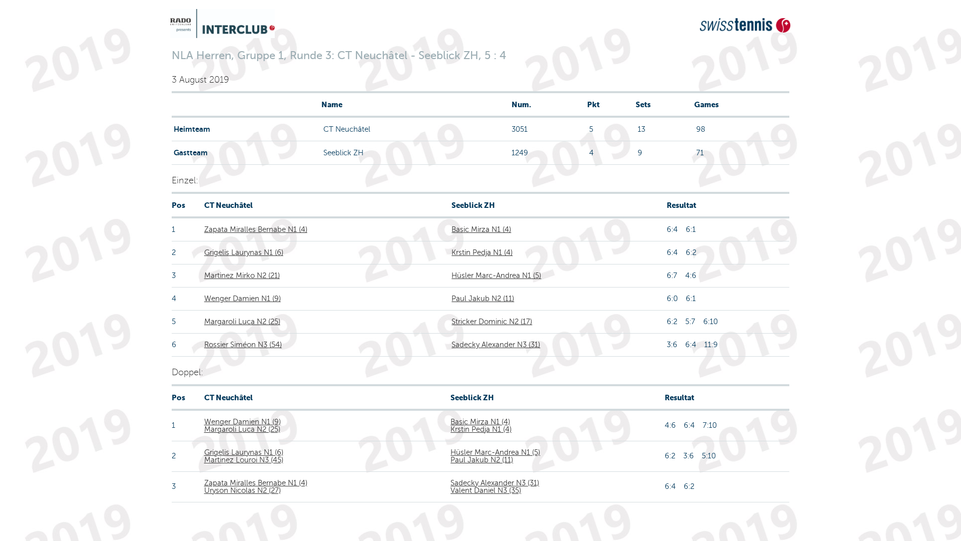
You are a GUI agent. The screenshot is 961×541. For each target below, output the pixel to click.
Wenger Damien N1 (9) (242, 299)
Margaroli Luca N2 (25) (242, 322)
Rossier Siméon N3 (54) (243, 345)
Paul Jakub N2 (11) (482, 299)
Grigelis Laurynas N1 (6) (243, 252)
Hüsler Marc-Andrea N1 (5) (496, 276)
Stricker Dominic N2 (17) (491, 322)
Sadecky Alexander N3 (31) (495, 345)
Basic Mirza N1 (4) (481, 229)
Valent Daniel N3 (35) (485, 490)
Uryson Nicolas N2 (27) (242, 490)
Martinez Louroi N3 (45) (243, 460)
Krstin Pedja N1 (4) (482, 252)
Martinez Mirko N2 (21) (242, 276)
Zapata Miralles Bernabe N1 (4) (255, 229)
